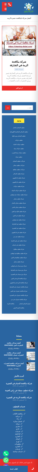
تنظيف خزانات (19, 140)
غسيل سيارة (17, 421)
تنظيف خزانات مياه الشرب (19, 153)
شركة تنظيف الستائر (18, 174)
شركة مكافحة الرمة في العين (18, 278)
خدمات (17, 431)
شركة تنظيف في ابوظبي (18, 220)
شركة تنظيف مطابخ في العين (19, 257)
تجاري (18, 426)
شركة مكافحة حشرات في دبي (19, 299)
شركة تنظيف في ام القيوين (19, 232)
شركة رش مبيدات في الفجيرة (19, 274)
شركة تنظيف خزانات (18, 186)
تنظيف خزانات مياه (19, 148)
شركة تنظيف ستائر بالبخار (19, 203)
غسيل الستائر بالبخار (24, 304)
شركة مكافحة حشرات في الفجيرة (19, 295)
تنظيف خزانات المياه (18, 144)
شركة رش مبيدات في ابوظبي (19, 266)
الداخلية (17, 434)
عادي (18, 429)
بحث (8, 107)
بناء (18, 419)
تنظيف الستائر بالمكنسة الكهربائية (19, 132)
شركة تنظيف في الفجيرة (18, 228)
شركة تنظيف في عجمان (18, 245)
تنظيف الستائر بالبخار (18, 127)
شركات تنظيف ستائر (18, 165)
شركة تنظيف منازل (19, 262)
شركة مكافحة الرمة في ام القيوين (19, 283)
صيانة (18, 424)
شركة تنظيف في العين (19, 216)
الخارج (18, 436)
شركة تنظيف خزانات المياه (19, 190)
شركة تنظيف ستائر (19, 199)
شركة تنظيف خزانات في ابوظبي (18, 195)
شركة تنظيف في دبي (18, 236)
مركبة (18, 416)
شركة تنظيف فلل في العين (19, 211)
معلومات (18, 444)
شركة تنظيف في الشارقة (19, 224)
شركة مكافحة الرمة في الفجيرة (19, 397)
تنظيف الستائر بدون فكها (18, 136)
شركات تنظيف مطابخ (18, 169)
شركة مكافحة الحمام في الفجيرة (19, 383)
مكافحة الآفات (18, 414)
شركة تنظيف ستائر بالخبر (19, 207)
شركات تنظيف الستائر (19, 161)
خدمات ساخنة (18, 451)
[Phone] (6, 453)
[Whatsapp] (6, 460)
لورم (17, 441)
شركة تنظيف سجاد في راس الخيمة (19, 390)
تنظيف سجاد (19, 157)
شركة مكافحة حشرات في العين (18, 291)
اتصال (18, 439)
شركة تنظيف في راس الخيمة (18, 241)
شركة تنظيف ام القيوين (19, 178)
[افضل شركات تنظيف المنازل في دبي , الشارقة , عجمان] (28, 7)
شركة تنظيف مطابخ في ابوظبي (19, 253)
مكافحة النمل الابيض (18, 308)
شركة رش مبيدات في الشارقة (19, 270)
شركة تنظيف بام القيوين (18, 182)
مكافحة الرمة (10, 304)
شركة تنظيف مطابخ (19, 249)
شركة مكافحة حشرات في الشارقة (19, 287)
